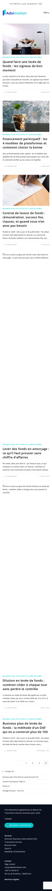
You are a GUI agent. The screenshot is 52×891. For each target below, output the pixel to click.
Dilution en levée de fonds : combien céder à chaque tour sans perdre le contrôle (25, 684)
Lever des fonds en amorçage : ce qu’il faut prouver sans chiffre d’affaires (26, 453)
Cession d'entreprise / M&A (13, 781)
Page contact (10, 864)
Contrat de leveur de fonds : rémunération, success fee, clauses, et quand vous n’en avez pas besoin (24, 219)
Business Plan (10, 845)
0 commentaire (11, 92)
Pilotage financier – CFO (11, 791)
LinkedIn (8, 819)
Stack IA (8, 848)
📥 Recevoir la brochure (19, 825)
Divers (5, 786)
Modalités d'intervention (15, 851)
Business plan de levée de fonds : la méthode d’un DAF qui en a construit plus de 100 (25, 727)
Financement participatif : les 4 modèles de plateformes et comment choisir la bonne (25, 143)
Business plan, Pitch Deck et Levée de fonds (22, 57)
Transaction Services (13, 842)
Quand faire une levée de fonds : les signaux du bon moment (23, 66)
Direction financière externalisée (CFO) (21, 839)
